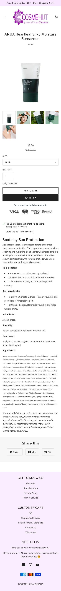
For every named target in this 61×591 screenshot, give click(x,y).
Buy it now (30, 197)
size (5, 156)
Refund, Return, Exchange (30, 522)
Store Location (30, 488)
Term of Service (30, 497)
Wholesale (30, 532)
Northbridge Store (34, 223)
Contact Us (30, 527)
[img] (23, 564)
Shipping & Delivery (30, 517)
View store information (19, 232)
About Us (30, 483)
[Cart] (57, 17)
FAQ (30, 513)
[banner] (30, 16)
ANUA (30, 44)
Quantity (8, 169)
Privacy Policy (30, 492)
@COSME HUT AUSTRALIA (30, 584)
